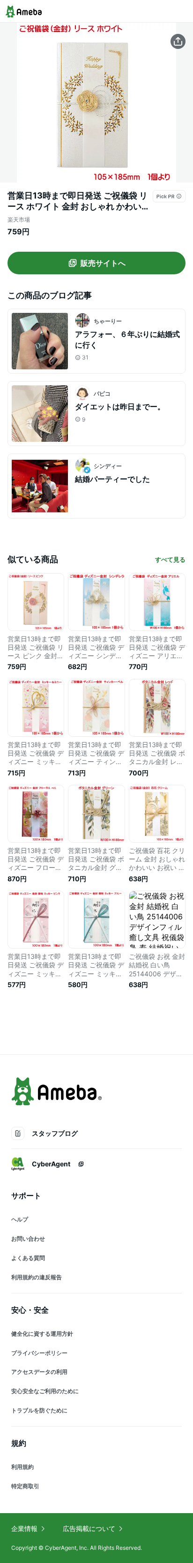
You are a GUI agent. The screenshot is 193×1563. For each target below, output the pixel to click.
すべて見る (170, 559)
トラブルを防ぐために (39, 1410)
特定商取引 (25, 1486)
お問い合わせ (28, 1238)
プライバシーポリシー (39, 1352)
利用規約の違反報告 (36, 1277)
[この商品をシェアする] (178, 41)
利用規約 (22, 1466)
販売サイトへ (103, 263)
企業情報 (24, 1528)
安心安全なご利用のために (45, 1391)
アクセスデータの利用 (39, 1371)
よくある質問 (28, 1257)
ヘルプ (19, 1219)
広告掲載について (89, 1528)
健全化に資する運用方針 (42, 1333)
